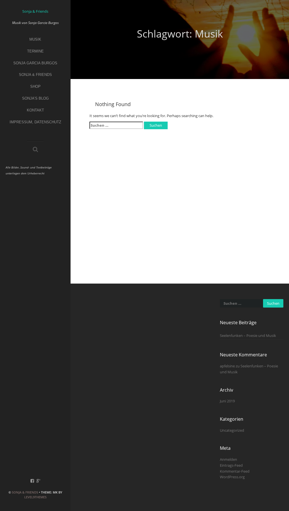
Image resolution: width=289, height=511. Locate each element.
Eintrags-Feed (231, 465)
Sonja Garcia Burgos (35, 63)
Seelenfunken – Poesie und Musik (248, 335)
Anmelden (228, 459)
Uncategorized (232, 430)
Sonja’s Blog (35, 98)
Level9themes (35, 497)
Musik (35, 39)
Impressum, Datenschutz (35, 122)
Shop (35, 86)
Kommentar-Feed (234, 471)
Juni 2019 (227, 400)
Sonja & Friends (25, 492)
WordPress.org (232, 476)
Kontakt (35, 110)
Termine (35, 51)
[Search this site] (35, 149)
